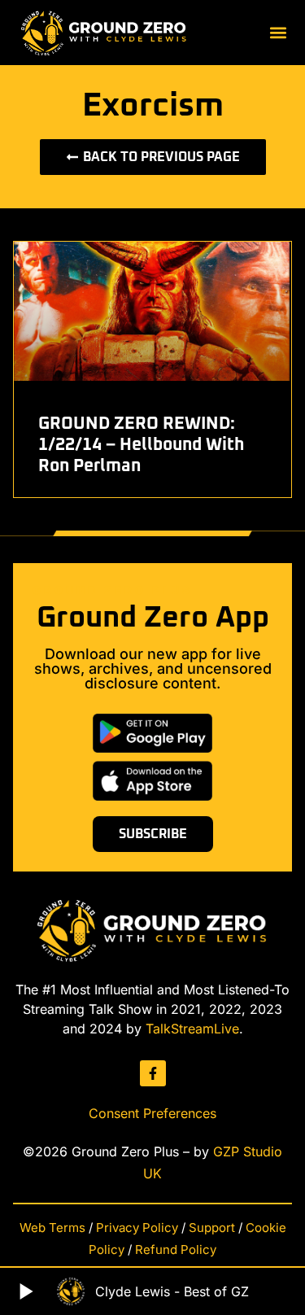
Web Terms (52, 1227)
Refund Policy (175, 1249)
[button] (278, 33)
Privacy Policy (137, 1227)
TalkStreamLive (192, 1028)
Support (212, 1227)
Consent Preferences (152, 1113)
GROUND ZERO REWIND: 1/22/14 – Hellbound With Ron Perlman (141, 445)
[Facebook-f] (153, 1073)
